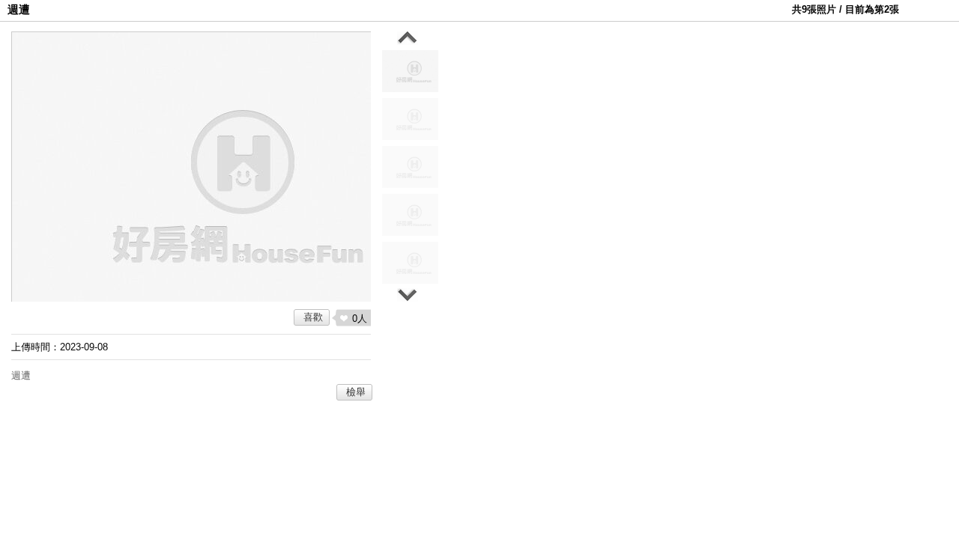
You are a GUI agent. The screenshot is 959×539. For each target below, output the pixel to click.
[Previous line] (407, 38)
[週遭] (410, 71)
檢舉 (356, 392)
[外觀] (410, 262)
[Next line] (407, 295)
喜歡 (313, 317)
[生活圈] (410, 119)
